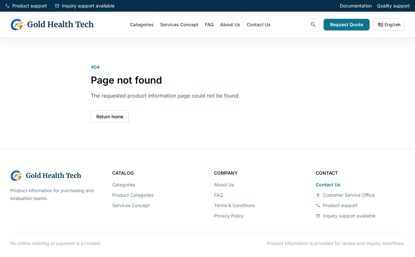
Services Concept (179, 24)
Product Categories (132, 195)
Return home (109, 116)
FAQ (209, 24)
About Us (230, 24)
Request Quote (346, 24)
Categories (142, 24)
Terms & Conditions (234, 205)
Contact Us (259, 24)
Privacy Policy (229, 215)
